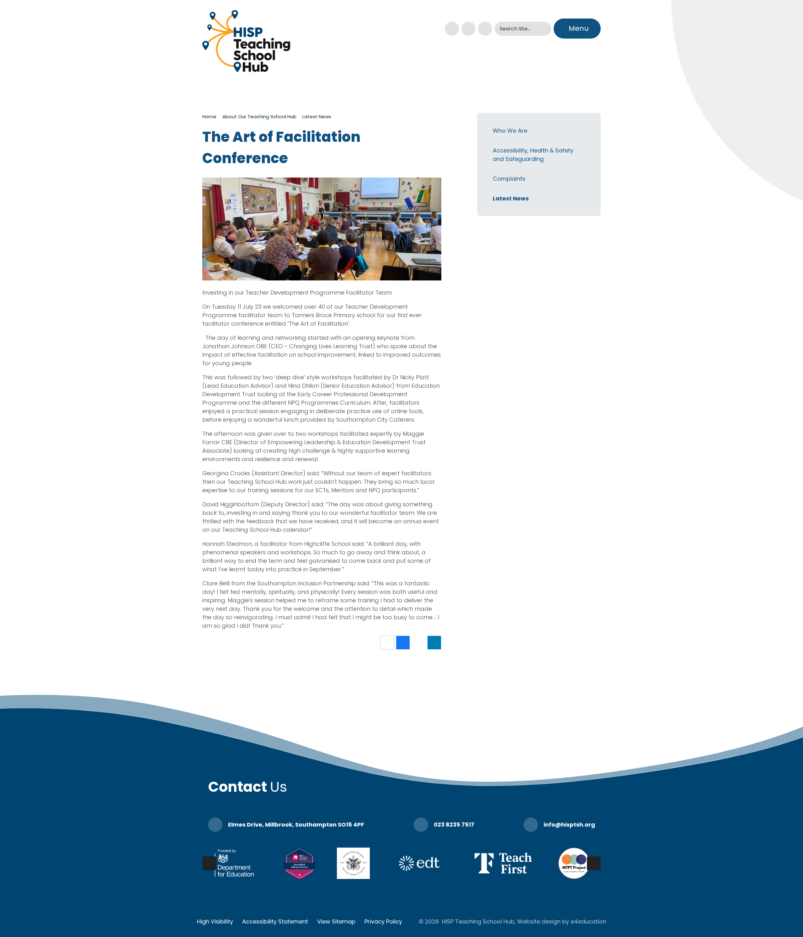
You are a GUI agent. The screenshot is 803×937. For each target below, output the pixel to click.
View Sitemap (336, 921)
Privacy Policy (383, 921)
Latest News (316, 116)
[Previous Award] (209, 863)
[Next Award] (594, 863)
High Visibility (215, 921)
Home (209, 116)
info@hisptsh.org (569, 824)
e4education (588, 921)
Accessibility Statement (275, 921)
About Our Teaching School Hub (259, 116)
